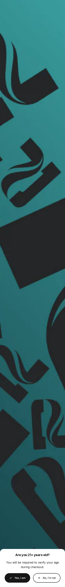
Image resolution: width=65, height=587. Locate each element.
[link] (46, 578)
